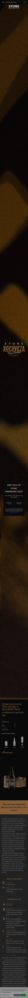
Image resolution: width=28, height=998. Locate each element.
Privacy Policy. (14, 512)
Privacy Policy (14, 995)
